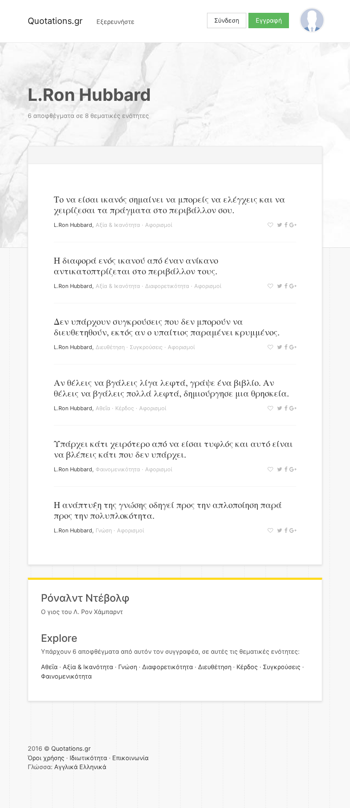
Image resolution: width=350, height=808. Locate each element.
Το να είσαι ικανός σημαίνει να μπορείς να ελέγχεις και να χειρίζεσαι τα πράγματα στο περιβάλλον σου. (169, 204)
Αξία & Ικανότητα (118, 225)
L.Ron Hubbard (73, 225)
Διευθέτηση (110, 347)
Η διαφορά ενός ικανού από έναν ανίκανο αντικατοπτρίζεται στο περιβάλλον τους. (136, 265)
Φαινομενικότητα (118, 469)
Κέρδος (124, 408)
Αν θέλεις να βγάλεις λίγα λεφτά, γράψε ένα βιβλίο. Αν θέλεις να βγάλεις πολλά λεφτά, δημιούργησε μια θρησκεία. (171, 387)
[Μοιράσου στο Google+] (291, 225)
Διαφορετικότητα (167, 286)
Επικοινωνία (130, 757)
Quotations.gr (55, 21)
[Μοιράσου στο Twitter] (278, 225)
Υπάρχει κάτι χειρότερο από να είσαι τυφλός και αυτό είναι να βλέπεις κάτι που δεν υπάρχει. (173, 449)
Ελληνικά (92, 766)
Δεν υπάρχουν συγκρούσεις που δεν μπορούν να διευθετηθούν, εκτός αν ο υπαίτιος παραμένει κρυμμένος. (167, 326)
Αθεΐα (103, 408)
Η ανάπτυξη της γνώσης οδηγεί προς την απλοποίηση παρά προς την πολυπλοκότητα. (168, 510)
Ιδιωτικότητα (88, 757)
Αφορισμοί (158, 225)
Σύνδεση (226, 20)
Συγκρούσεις (146, 347)
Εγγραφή (269, 20)
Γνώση (104, 530)
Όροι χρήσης (46, 757)
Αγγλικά (66, 766)
